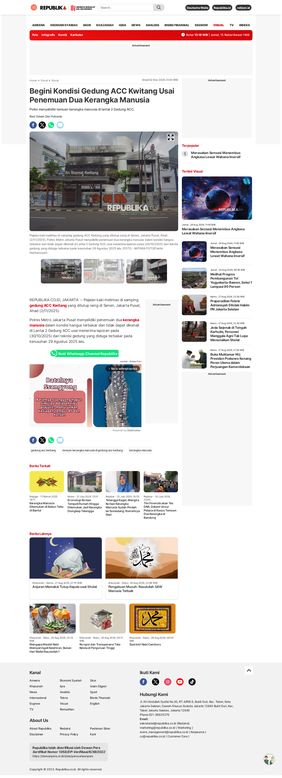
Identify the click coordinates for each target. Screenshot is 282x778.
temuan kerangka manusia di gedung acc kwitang (92, 450)
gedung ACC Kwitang (49, 305)
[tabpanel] (61, 271)
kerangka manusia (140, 450)
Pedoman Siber (100, 728)
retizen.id (243, 7)
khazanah (104, 25)
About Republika (40, 728)
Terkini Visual (192, 171)
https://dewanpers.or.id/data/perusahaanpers (62, 756)
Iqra (62, 686)
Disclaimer (36, 734)
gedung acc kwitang (43, 450)
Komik (62, 34)
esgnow (201, 25)
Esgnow (35, 703)
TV (232, 25)
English (95, 703)
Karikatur (76, 34)
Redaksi (65, 728)
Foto (35, 34)
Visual (44, 80)
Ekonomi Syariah (64, 25)
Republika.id (222, 7)
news (136, 25)
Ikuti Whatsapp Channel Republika (87, 354)
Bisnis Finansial (177, 25)
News (33, 692)
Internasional (38, 697)
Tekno (64, 697)
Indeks (244, 25)
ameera (38, 25)
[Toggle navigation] (34, 7)
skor (87, 25)
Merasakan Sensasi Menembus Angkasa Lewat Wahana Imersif (216, 155)
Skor (93, 680)
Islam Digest (98, 686)
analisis (152, 25)
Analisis (65, 692)
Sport (93, 692)
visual (218, 25)
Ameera (35, 680)
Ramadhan (67, 709)
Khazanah (36, 686)
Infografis (48, 34)
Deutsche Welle (197, 7)
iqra (122, 25)
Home (33, 80)
